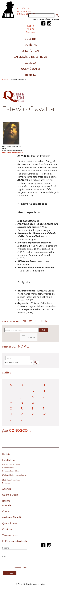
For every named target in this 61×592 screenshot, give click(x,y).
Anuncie (31, 32)
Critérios (7, 529)
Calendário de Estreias (31, 56)
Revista (30, 74)
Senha (5, 556)
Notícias (30, 44)
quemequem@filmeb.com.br (12, 152)
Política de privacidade (14, 541)
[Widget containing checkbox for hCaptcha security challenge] (36, 337)
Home (5, 79)
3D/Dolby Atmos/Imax (11, 480)
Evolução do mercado (11, 465)
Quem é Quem (10, 494)
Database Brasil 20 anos (11, 471)
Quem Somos (9, 523)
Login (30, 25)
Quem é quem (30, 68)
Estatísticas (30, 50)
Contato (6, 511)
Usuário (5, 547)
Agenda (30, 62)
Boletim (31, 38)
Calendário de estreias (15, 475)
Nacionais (6, 483)
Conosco (15, 430)
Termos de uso (10, 535)
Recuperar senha (20, 568)
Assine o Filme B (11, 517)
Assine (30, 29)
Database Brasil (8, 468)
